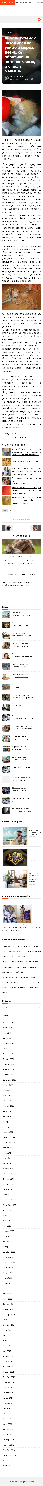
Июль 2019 (7, 1466)
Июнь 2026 (7, 1033)
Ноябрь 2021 (8, 1320)
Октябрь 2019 (9, 1450)
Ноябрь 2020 (8, 1382)
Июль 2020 (7, 1403)
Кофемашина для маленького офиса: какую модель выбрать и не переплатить (22, 634)
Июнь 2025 (7, 1095)
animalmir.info (16, 76)
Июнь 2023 (7, 1221)
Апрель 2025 (8, 1106)
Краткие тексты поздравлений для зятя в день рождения (21, 614)
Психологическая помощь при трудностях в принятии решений (22, 696)
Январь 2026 (8, 1059)
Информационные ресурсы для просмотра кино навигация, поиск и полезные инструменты (21, 748)
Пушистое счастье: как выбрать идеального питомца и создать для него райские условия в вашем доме (21, 559)
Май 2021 (7, 1351)
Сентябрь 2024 (9, 1142)
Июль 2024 (7, 1153)
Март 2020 (7, 1424)
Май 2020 (7, 1414)
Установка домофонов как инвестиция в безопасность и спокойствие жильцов (26, 471)
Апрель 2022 (8, 1294)
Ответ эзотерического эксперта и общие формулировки (20, 665)
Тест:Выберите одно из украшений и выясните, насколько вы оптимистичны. (26, 452)
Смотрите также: (17, 437)
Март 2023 (7, 1236)
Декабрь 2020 (9, 1377)
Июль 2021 (7, 1341)
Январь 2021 (8, 1372)
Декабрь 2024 (9, 1127)
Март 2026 (7, 1049)
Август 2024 (8, 1148)
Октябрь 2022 (9, 1262)
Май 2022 (7, 1288)
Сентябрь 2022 (9, 1268)
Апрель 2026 (8, 1043)
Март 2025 (7, 1111)
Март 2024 (7, 1174)
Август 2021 (8, 1335)
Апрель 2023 (8, 1231)
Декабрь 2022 (9, 1252)
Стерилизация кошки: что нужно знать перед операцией (21, 686)
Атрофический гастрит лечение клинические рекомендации (26, 490)
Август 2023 (8, 1210)
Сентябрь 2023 (9, 1205)
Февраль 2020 (9, 1429)
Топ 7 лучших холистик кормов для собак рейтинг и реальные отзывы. (21, 925)
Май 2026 (7, 1038)
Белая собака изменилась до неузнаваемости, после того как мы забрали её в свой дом (20, 967)
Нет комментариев (21, 519)
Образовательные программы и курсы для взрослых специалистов (21, 737)
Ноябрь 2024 (8, 1132)
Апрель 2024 (8, 1168)
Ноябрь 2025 (8, 1069)
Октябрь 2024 (9, 1137)
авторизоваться (21, 585)
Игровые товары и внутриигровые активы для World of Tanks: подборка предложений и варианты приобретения (22, 717)
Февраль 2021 (9, 1367)
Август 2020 (8, 1398)
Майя (4, 962)
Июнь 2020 (8, 1408)
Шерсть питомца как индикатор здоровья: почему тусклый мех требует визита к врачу (21, 676)
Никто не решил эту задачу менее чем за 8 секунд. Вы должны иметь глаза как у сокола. (21, 951)
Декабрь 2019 (9, 1440)
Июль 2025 (7, 1090)
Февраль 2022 (9, 1304)
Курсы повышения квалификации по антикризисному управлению (19, 707)
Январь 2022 (8, 1309)
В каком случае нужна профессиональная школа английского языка (26, 481)
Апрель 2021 (8, 1356)
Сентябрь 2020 (9, 1393)
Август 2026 (8, 1022)
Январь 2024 (8, 1184)
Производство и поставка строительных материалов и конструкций (22, 727)
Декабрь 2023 (9, 1189)
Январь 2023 (8, 1247)
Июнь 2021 (7, 1346)
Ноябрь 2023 (8, 1195)
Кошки (10, 32)
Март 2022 (7, 1299)
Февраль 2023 (9, 1241)
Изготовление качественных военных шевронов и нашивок (21, 624)
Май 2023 (7, 1226)
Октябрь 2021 (9, 1325)
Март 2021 (7, 1361)
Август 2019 (8, 1460)
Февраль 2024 (9, 1179)
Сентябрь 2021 (9, 1330)
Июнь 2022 (7, 1283)
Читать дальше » (14, 930)
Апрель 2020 (8, 1419)
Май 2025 (7, 1101)
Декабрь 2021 (9, 1314)
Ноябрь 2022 (8, 1257)
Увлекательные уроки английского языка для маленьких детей (20, 645)
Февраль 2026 (9, 1054)
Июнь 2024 (8, 1158)
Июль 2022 (7, 1278)
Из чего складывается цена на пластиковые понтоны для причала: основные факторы (20, 799)
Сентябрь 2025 (9, 1080)
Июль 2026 (7, 1028)
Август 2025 (8, 1085)
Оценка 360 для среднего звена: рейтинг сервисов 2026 (22, 768)
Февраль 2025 (9, 1116)
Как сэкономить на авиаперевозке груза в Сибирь (20, 758)
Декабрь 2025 (9, 1064)
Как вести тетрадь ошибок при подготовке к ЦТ (22, 779)
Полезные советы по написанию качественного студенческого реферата (22, 655)
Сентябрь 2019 (9, 1455)
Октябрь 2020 (9, 1387)
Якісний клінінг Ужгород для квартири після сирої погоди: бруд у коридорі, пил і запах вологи (21, 810)
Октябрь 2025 (9, 1075)
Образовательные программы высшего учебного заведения (20, 789)
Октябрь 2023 (9, 1200)
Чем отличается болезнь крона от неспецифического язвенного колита (26, 500)
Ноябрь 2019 (8, 1445)
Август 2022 (8, 1273)
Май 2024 (7, 1163)
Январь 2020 (8, 1434)
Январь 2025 (8, 1122)
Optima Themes (28, 1482)
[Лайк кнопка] (5, 510)
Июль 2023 (7, 1215)
